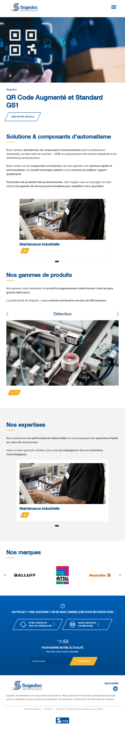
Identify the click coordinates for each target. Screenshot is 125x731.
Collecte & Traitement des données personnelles (79, 709)
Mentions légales (33, 709)
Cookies (49, 709)
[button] (57, 261)
